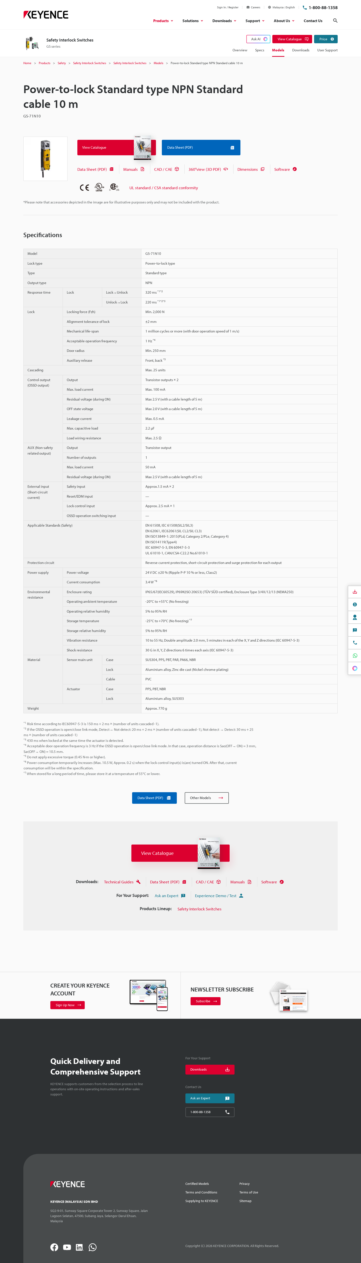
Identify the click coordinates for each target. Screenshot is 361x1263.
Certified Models (197, 1183)
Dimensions (247, 169)
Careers (255, 7)
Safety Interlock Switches (200, 908)
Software (282, 169)
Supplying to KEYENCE (201, 1201)
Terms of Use (248, 1192)
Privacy (244, 1183)
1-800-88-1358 (323, 7)
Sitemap (245, 1201)
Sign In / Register (227, 7)
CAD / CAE (163, 169)
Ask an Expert (167, 895)
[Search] (335, 20)
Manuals (130, 169)
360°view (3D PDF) (205, 169)
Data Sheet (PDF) (92, 169)
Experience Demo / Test (215, 895)
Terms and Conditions (201, 1192)
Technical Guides (119, 881)
